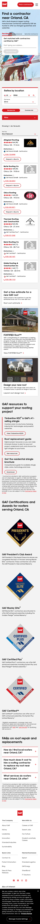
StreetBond (26, 870)
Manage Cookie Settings (18, 919)
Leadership (6, 834)
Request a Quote (12, 159)
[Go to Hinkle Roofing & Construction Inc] (30, 266)
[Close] (38, 891)
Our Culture (26, 834)
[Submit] (33, 93)
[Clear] (29, 93)
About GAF (6, 825)
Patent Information (9, 862)
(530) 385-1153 (9, 280)
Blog (3, 866)
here (14, 727)
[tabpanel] (20, 45)
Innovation (6, 838)
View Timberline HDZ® (15, 433)
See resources (12, 453)
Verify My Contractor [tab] (31, 34)
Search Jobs (26, 830)
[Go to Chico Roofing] (30, 196)
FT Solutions (26, 875)
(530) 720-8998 (9, 155)
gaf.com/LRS (23, 727)
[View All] (13, 149)
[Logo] (4, 6)
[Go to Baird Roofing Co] (30, 245)
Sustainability (7, 847)
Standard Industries (9, 842)
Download (10, 472)
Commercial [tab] (18, 34)
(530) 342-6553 (9, 181)
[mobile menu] (36, 5)
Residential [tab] (7, 34)
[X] (18, 880)
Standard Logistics (29, 862)
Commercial (29, 110)
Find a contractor (25, 4)
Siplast (24, 858)
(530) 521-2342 (9, 236)
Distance (7, 99)
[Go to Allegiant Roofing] (30, 143)
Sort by (4, 131)
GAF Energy (26, 866)
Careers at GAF (27, 825)
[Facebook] (14, 880)
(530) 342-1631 (9, 257)
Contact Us (6, 858)
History (4, 830)
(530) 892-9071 (9, 208)
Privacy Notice (26, 913)
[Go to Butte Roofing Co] (30, 169)
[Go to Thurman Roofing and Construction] (30, 222)
